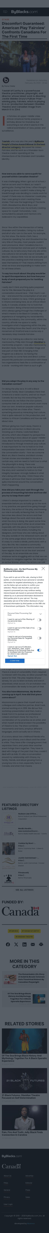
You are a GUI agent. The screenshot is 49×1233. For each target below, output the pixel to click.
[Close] (44, 569)
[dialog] (24, 616)
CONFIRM (14, 661)
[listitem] (24, 614)
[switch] (39, 620)
